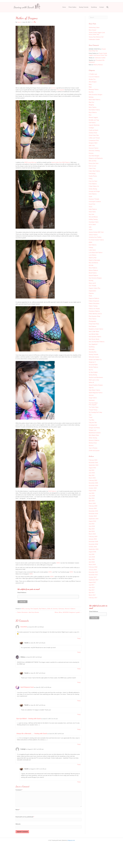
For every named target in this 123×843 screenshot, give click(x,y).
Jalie (90, 227)
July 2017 (91, 585)
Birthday (91, 97)
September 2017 (93, 580)
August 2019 (92, 521)
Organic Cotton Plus (94, 288)
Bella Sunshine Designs (95, 94)
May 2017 (91, 590)
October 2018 (93, 546)
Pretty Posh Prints (94, 324)
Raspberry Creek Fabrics (96, 329)
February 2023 (93, 460)
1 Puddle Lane (93, 74)
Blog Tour (91, 102)
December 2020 (93, 483)
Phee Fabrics (92, 318)
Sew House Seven (94, 339)
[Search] (106, 7)
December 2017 (93, 572)
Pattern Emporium (94, 301)
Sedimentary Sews (94, 27)
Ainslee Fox (92, 79)
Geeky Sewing (93, 189)
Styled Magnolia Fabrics (95, 392)
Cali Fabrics (92, 122)
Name (18, 809)
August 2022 (92, 467)
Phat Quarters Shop (94, 316)
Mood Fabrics (93, 273)
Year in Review (93, 448)
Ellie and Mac (92, 160)
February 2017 (93, 597)
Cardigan (91, 127)
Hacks (90, 206)
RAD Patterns (52, 491)
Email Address (22, 592)
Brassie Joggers (93, 117)
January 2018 (93, 569)
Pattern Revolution (94, 303)
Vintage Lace (92, 430)
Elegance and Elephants (96, 158)
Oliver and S (92, 283)
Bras (90, 115)
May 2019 (91, 529)
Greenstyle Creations (95, 201)
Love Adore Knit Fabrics (95, 252)
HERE (50, 572)
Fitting (90, 178)
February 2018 (93, 567)
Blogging (91, 104)
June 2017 (92, 587)
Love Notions (92, 255)
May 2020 (91, 498)
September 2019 (93, 518)
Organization (92, 290)
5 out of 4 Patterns (94, 76)
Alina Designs (93, 81)
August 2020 (92, 490)
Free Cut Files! (93, 181)
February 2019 (93, 536)
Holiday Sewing (93, 219)
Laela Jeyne (92, 250)
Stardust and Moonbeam (96, 377)
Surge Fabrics (93, 397)
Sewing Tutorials (83, 7)
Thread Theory (93, 410)
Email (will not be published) (25, 817)
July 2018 (91, 554)
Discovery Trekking (94, 150)
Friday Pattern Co (94, 186)
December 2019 (93, 511)
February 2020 (93, 506)
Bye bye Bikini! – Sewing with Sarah (28, 718)
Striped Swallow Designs (96, 385)
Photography (92, 321)
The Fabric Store (93, 407)
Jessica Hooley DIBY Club (96, 232)
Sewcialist (91, 349)
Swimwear (61, 608)
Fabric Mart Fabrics (94, 171)
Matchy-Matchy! (98, 64)
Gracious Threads (94, 199)
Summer (55, 608)
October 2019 (93, 516)
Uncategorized (93, 425)
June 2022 (92, 472)
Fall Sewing (92, 173)
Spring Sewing (93, 374)
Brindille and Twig (94, 120)
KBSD (23, 608)
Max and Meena (93, 262)
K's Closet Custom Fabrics (96, 240)
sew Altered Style (94, 334)
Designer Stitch (93, 143)
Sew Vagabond (93, 344)
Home (64, 7)
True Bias (91, 420)
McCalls (91, 265)
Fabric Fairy (92, 168)
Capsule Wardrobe (94, 125)
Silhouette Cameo (94, 357)
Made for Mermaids (94, 260)
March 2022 (92, 478)
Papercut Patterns (94, 298)
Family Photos (93, 176)
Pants (90, 296)
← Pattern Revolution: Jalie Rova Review (27, 612)
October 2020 (93, 488)
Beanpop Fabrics (94, 89)
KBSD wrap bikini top (30, 162)
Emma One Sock (93, 163)
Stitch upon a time (94, 380)
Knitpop (91, 247)
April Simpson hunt (27, 687)
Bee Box (91, 92)
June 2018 (92, 557)
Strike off (49, 608)
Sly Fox (91, 369)
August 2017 (92, 582)
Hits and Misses (93, 217)
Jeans (90, 229)
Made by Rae (92, 257)
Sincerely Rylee (93, 364)
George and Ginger (94, 191)
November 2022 (93, 462)
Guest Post (92, 204)
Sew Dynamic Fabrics (95, 336)
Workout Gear (93, 443)
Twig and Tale (93, 422)
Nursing (27, 608)
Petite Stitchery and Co (95, 313)
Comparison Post (94, 140)
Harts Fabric (92, 211)
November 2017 (93, 574)
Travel (90, 417)
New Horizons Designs (95, 278)
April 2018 (92, 562)
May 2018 (91, 559)
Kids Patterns (92, 245)
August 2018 (92, 551)
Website (18, 824)
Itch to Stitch (92, 224)
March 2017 (92, 595)
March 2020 (92, 503)
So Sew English (93, 372)
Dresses (91, 153)
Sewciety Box (92, 352)
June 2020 (92, 495)
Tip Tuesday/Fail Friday (95, 412)
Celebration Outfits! (94, 39)
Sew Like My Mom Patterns (96, 341)
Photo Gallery (72, 7)
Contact (101, 7)
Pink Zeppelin (60, 89)
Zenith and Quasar (94, 450)
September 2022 (93, 465)
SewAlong (94, 7)
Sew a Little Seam (94, 331)
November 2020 (93, 485)
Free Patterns (93, 183)
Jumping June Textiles (95, 237)
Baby (90, 84)
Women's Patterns (70, 608)
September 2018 (93, 549)
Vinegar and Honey (94, 427)
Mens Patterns (93, 268)
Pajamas (91, 293)
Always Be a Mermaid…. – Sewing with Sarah (31, 733)
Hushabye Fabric (94, 222)
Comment (19, 790)
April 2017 (92, 592)
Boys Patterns (93, 112)
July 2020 (91, 493)
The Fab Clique (93, 403)
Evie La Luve (92, 166)
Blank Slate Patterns (94, 99)
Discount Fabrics (93, 148)
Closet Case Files (94, 135)
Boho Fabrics (92, 107)
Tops (90, 415)
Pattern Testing (93, 306)
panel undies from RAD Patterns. (61, 162)
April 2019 (92, 531)
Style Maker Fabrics (94, 390)
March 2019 (92, 534)
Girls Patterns (93, 194)
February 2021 (93, 480)
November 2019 (93, 513)
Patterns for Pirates (94, 308)
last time (53, 88)
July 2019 (91, 523)
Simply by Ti (92, 362)
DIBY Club (92, 145)
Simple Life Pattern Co (95, 359)
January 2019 (93, 539)
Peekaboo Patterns (94, 311)
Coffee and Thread (94, 138)
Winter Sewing (93, 438)
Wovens (91, 445)
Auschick (23, 627)
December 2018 (93, 541)
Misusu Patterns (93, 270)
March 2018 (92, 564)
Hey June (91, 214)
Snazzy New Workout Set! (96, 37)
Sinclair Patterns (93, 367)
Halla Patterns (93, 209)
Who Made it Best (94, 435)
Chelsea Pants (93, 132)
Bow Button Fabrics (94, 109)
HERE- (58, 563)
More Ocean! (92, 30)
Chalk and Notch (93, 130)
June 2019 (92, 526)
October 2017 (93, 577)
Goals (90, 196)
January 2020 (93, 508)
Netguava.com (71, 840)
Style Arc (91, 387)
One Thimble (92, 285)
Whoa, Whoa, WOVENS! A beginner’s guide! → (68, 612)
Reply (79, 638)
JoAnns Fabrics (93, 234)
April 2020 (92, 500)
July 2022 (91, 470)
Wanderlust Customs (95, 432)
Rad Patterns (42, 608)
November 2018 (93, 544)
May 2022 (91, 475)
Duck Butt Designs (94, 155)
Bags (90, 87)
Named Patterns (93, 275)
